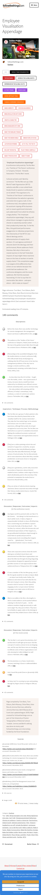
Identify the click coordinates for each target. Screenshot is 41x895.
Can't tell (12, 818)
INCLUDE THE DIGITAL (10, 150)
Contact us (20, 868)
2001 (5, 72)
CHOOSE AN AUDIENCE (24, 108)
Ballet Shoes (31, 844)
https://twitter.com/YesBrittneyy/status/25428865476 (19, 786)
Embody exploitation (19, 823)
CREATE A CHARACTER (10, 120)
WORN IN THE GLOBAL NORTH (26, 78)
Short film (34, 835)
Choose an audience (9, 820)
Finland (32, 823)
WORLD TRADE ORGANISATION (20, 72)
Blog (34, 866)
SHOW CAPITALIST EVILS (11, 96)
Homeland (8, 844)
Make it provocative (13, 830)
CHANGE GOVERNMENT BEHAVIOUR (14, 102)
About (7, 866)
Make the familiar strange (29, 830)
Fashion (10, 64)
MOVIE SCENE (22, 90)
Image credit (8, 800)
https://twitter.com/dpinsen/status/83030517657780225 (20, 763)
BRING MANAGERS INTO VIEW (12, 126)
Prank (28, 835)
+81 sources (8, 793)
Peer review (27, 866)
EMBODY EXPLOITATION (29, 138)
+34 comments (8, 500)
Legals (19, 866)
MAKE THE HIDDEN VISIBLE (11, 138)
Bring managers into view (18, 816)
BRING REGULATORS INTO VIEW (13, 114)
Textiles (19, 837)
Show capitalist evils (9, 837)
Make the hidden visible (10, 832)
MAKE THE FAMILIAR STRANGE (12, 132)
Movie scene (22, 832)
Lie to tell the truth (15, 828)
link (36, 334)
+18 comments (8, 403)
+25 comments (8, 692)
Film (27, 823)
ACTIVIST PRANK (9, 90)
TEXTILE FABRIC (8, 78)
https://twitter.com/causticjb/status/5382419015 (18, 749)
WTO (24, 837)
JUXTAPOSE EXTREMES (10, 144)
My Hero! (30, 832)
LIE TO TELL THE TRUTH (28, 144)
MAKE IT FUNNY (26, 156)
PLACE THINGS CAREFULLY (28, 150)
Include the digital (22, 825)
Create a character (22, 820)
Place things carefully (19, 835)
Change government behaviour (26, 818)
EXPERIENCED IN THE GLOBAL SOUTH (14, 84)
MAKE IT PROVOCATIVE (10, 156)
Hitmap (13, 866)
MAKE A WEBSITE (9, 108)
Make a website (27, 828)
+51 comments (8, 621)
